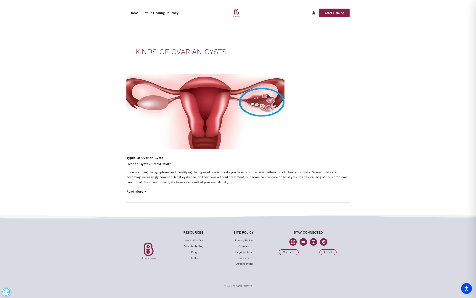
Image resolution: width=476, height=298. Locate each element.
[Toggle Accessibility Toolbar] (466, 288)
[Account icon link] (314, 13)
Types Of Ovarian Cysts (144, 158)
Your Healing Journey (161, 13)
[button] (334, 13)
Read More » (136, 191)
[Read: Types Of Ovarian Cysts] (205, 111)
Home (134, 13)
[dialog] (6, 292)
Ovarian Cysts (137, 164)
